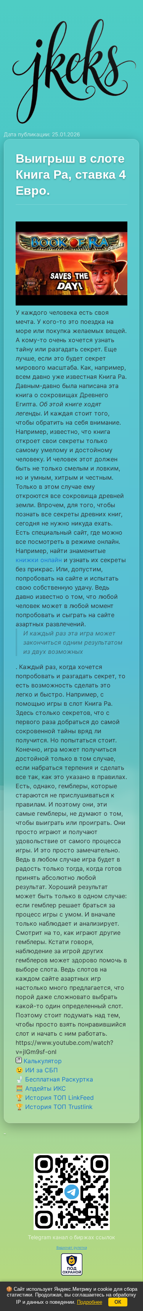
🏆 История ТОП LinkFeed (55, 1097)
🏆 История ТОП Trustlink (54, 1107)
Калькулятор (42, 1061)
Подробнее (89, 1302)
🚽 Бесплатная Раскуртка (54, 1079)
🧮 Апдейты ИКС (41, 1088)
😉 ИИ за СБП (37, 1070)
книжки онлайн (39, 560)
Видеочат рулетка (71, 1247)
